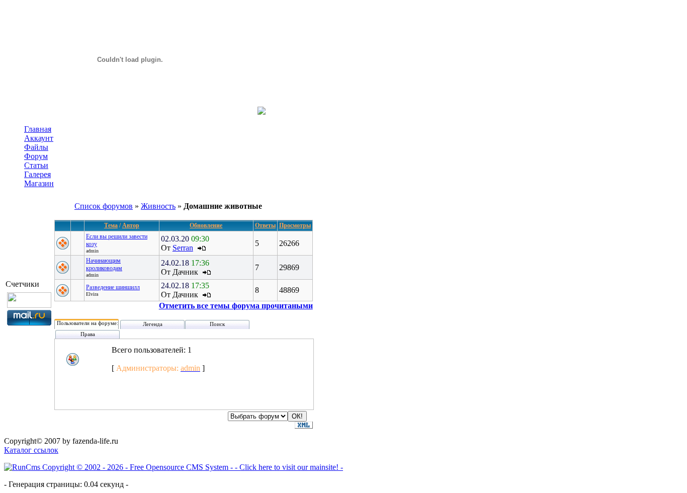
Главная (37, 129)
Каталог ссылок (31, 450)
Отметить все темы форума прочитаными (236, 305)
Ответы (265, 225)
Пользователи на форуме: (87, 323)
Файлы (36, 147)
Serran (183, 247)
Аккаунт (38, 138)
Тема (111, 225)
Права (87, 334)
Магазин (39, 183)
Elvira (92, 294)
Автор (130, 225)
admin (92, 251)
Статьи (36, 165)
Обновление (206, 225)
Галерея (37, 174)
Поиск (217, 324)
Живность (158, 206)
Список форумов (103, 206)
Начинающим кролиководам (104, 264)
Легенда (152, 324)
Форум (36, 156)
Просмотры (295, 225)
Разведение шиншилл (113, 287)
